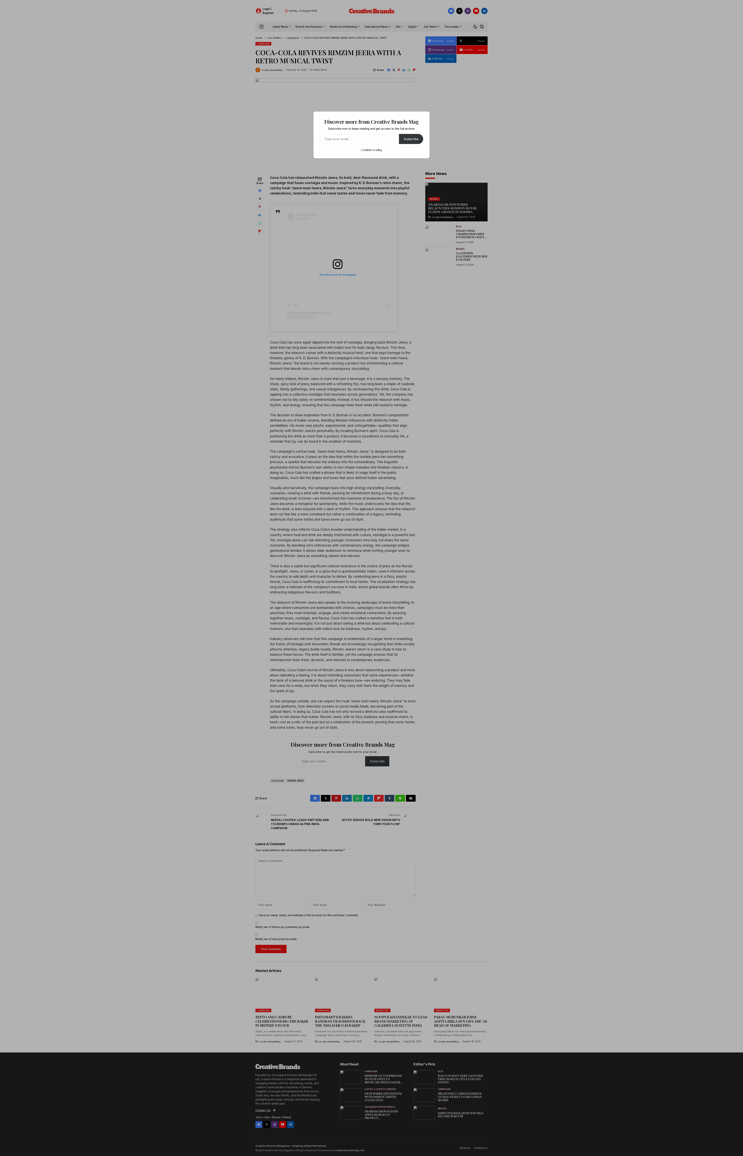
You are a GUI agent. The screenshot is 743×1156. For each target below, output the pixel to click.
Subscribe (411, 139)
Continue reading (371, 150)
